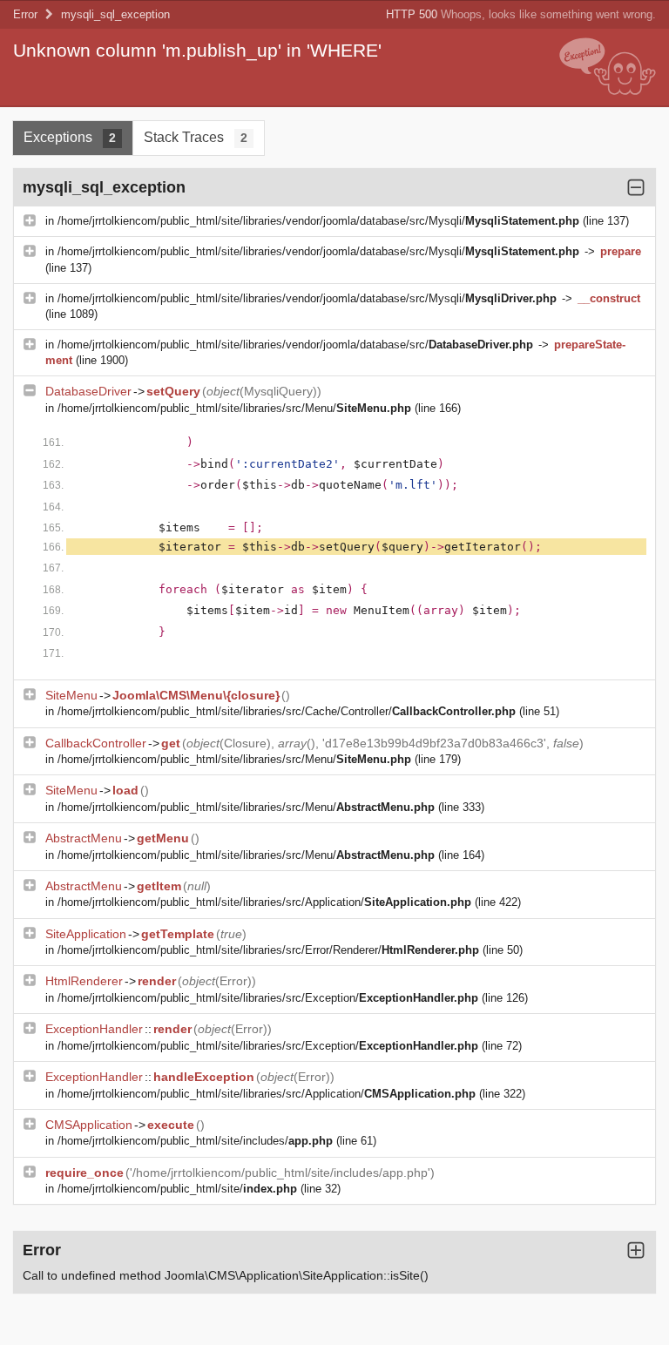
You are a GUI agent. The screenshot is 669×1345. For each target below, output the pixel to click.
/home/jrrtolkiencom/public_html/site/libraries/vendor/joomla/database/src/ (295, 344)
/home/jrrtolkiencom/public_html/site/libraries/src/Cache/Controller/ (286, 711)
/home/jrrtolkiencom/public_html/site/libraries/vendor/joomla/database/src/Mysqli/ (318, 220)
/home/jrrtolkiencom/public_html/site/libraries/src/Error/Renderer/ (268, 949)
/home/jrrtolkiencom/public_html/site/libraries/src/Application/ (264, 902)
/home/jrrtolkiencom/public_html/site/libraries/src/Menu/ (234, 408)
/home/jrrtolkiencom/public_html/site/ (177, 1188)
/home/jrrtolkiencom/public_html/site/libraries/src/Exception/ (267, 997)
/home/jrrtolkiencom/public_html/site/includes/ (195, 1140)
